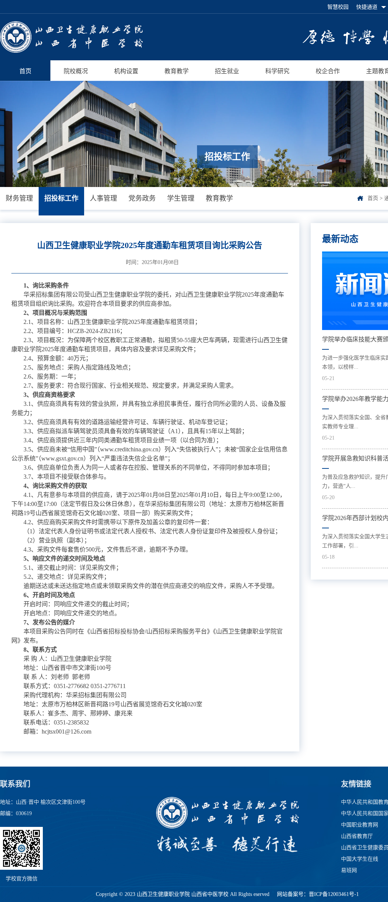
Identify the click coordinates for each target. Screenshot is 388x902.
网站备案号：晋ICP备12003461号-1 (317, 894)
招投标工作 (61, 198)
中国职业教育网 (359, 825)
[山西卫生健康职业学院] (71, 50)
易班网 (349, 870)
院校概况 (76, 71)
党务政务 (142, 198)
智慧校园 (338, 7)
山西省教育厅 (357, 836)
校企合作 (328, 71)
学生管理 (180, 198)
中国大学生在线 (359, 859)
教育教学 (176, 71)
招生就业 (227, 71)
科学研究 (277, 71)
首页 (25, 71)
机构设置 (126, 71)
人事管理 (103, 198)
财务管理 (19, 198)
